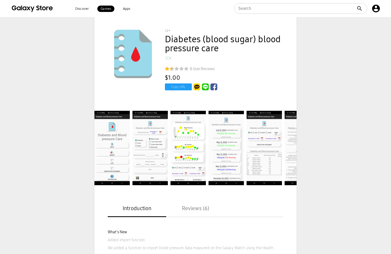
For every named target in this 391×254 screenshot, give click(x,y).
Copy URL (178, 87)
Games (106, 9)
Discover (82, 9)
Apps (127, 9)
